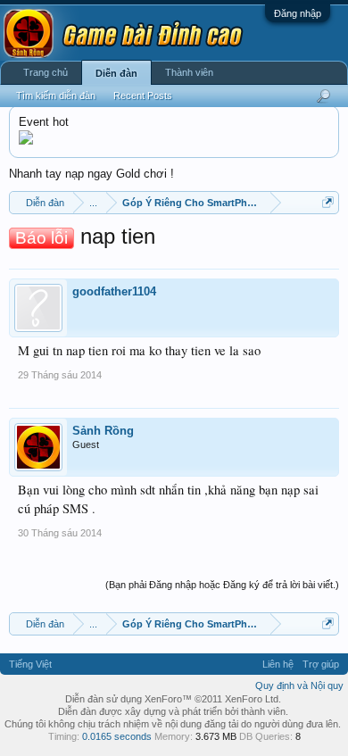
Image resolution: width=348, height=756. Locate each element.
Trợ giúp (320, 664)
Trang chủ (45, 72)
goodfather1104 (114, 291)
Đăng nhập (297, 13)
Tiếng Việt (30, 664)
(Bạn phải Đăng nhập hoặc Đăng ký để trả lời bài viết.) (222, 584)
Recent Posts (142, 95)
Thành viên (189, 72)
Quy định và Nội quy (299, 685)
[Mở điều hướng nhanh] (328, 202)
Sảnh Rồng (103, 430)
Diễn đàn (116, 73)
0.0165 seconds (117, 736)
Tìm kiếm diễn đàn (55, 95)
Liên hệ (278, 664)
